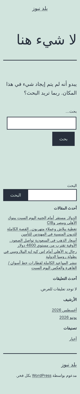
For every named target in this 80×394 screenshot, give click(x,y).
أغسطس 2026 (64, 310)
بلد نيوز (40, 8)
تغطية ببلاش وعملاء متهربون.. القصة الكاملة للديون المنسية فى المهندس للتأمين (42, 231)
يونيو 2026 (68, 317)
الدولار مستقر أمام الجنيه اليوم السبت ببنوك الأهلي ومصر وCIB (42, 220)
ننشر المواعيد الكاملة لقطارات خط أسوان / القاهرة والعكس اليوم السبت (42, 265)
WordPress (41, 375)
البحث (72, 185)
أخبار (73, 338)
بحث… (71, 111)
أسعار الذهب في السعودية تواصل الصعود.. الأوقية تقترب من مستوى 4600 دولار (43, 242)
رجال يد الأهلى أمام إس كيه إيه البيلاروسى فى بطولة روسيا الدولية (40, 254)
